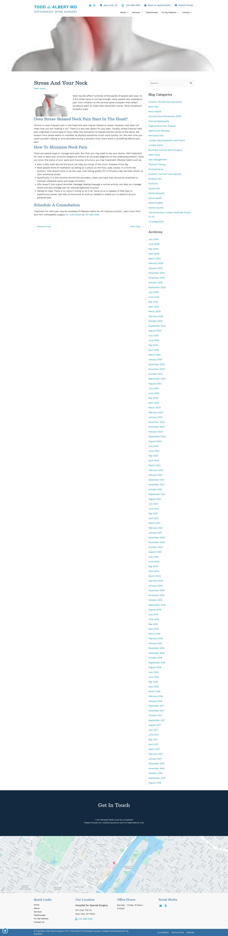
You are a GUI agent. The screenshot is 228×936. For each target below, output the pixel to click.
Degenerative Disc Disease (162, 126)
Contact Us (39, 922)
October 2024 (155, 321)
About (37, 908)
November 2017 (156, 710)
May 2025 (153, 301)
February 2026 (155, 263)
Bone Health (154, 111)
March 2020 (154, 576)
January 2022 (155, 475)
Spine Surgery (155, 203)
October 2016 (155, 773)
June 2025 (153, 297)
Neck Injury (39, 88)
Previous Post (42, 226)
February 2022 (155, 470)
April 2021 (153, 518)
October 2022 (155, 431)
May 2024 (153, 345)
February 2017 (155, 754)
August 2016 (154, 782)
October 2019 (155, 600)
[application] (127, 12)
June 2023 (153, 393)
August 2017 (154, 725)
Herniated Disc (156, 135)
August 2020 (155, 552)
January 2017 (155, 758)
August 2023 (155, 383)
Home (36, 905)
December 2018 (156, 648)
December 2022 (156, 422)
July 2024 (153, 335)
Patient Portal (185, 5)
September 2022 (157, 436)
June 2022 (153, 451)
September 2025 (157, 287)
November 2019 (156, 595)
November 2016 (156, 768)
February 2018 (155, 696)
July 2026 (153, 239)
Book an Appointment (159, 5)
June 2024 (153, 340)
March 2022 (154, 465)
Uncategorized (155, 221)
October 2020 (155, 547)
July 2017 (153, 730)
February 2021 (155, 528)
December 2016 (156, 763)
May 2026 (153, 249)
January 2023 (155, 417)
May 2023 (153, 398)
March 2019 (154, 633)
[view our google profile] (90, 5)
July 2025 (153, 292)
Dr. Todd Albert (73, 214)
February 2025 (155, 316)
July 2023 (153, 388)
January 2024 (155, 359)
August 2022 (155, 441)
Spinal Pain (154, 188)
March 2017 (154, 749)
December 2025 (156, 273)
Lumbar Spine (155, 145)
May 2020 (153, 566)
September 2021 (156, 494)
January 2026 (155, 268)
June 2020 (153, 561)
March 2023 (154, 407)
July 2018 (153, 672)
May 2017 (153, 739)
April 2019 (153, 629)
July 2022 (153, 446)
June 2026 (153, 244)
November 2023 (156, 369)
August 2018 (154, 667)
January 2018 (155, 701)
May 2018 (153, 682)
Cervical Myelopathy (158, 121)
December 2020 (156, 537)
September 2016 (156, 778)
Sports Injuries (155, 207)
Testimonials (39, 915)
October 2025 (155, 282)
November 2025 (156, 277)
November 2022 (156, 427)
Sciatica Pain (155, 179)
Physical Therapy (157, 164)
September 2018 (156, 662)
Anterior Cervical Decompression (165, 102)
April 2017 (153, 744)
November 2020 (156, 542)
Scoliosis (153, 183)
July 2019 (153, 614)
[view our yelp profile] (94, 5)
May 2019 (153, 624)
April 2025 (153, 306)
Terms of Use (178, 932)
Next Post (136, 226)
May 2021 (153, 513)
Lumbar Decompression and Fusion (167, 140)
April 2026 (153, 253)
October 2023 (155, 374)
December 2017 (156, 706)
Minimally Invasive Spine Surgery (165, 150)
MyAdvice (38, 934)
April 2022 (153, 460)
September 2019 (156, 605)
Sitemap (190, 932)
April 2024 (153, 350)
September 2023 (157, 378)
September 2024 (157, 326)
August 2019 (154, 609)
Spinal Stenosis (156, 193)
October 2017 (155, 715)
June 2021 (153, 508)
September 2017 (156, 720)
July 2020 (153, 556)
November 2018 (156, 653)
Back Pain (153, 106)
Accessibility (163, 932)
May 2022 (153, 455)
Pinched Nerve (155, 169)
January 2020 (155, 585)
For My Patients (41, 918)
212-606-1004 (92, 214)
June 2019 (153, 619)
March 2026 (154, 258)
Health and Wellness (159, 130)
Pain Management (157, 159)
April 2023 (153, 403)
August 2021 (154, 499)
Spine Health (155, 198)
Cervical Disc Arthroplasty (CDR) (164, 116)
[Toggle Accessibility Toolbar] (5, 931)
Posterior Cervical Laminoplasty (164, 174)
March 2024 (154, 354)
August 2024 (155, 330)
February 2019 (155, 638)
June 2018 (153, 677)
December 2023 (156, 364)
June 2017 (153, 734)
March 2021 (154, 523)
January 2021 (155, 532)
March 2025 (154, 311)
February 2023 (155, 412)
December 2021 (156, 480)
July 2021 (153, 504)
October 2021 (155, 489)
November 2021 (156, 484)
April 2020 (153, 571)
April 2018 (153, 686)
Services (38, 912)
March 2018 (154, 691)
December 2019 (156, 590)
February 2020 (155, 580)
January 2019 (155, 643)
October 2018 (155, 657)
